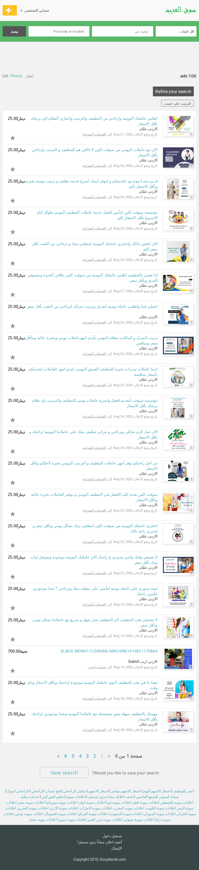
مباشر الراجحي (74, 791)
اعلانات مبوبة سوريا (72, 819)
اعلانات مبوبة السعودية (126, 814)
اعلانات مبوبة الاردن (64, 808)
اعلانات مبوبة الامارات (95, 808)
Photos (16, 76)
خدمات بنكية (29, 797)
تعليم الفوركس (52, 797)
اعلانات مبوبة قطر (145, 802)
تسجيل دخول (112, 836)
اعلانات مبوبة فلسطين (176, 802)
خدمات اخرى (97, 667)
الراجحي (22, 791)
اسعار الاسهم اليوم (156, 791)
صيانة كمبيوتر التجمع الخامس (157, 797)
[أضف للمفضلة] (16, 137)
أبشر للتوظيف (183, 791)
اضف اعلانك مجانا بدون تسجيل (110, 797)
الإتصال (116, 848)
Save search (64, 772)
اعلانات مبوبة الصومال (60, 814)
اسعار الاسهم (98, 791)
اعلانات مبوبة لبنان (92, 802)
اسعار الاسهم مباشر (125, 791)
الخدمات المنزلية (94, 134)
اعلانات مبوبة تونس (29, 814)
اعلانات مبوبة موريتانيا (62, 802)
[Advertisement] (99, 56)
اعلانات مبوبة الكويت (160, 808)
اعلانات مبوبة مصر (31, 802)
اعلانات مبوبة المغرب (128, 808)
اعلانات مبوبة (76, 797)
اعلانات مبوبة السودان (159, 814)
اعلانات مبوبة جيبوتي (138, 819)
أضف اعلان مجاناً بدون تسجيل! (99, 842)
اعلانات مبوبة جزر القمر (105, 819)
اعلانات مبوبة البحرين (32, 808)
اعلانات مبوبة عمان (43, 819)
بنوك (10, 791)
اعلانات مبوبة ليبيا (119, 802)
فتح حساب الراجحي (46, 791)
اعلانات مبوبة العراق (93, 814)
